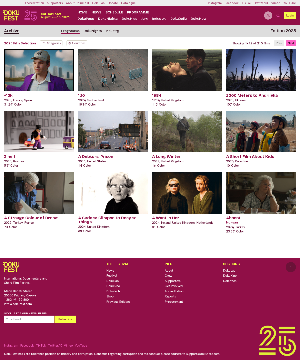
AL (268, 15)
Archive (11, 30)
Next (291, 43)
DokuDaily (178, 19)
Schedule (114, 12)
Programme (138, 12)
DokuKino (113, 286)
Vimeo (275, 3)
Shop (110, 296)
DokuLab (98, 3)
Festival (111, 275)
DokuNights (108, 19)
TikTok (246, 3)
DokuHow (199, 19)
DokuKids (129, 19)
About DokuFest (77, 3)
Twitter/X (261, 3)
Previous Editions (118, 301)
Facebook (232, 3)
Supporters (55, 3)
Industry (159, 19)
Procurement (174, 301)
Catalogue (128, 3)
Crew (168, 275)
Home (82, 12)
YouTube (289, 3)
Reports (170, 296)
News (96, 12)
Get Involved (174, 286)
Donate (113, 3)
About (169, 270)
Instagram (215, 3)
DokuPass (86, 19)
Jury (144, 19)
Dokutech (113, 291)
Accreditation (34, 3)
